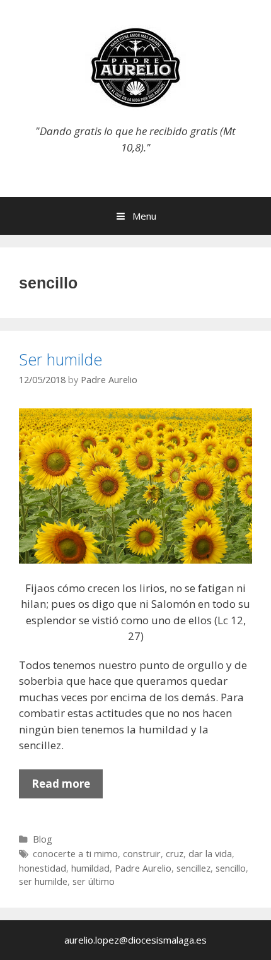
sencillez (193, 868)
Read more (67, 787)
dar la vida (210, 854)
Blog (42, 839)
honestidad (42, 868)
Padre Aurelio (143, 868)
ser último (93, 881)
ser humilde (43, 881)
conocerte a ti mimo (75, 854)
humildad (90, 868)
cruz (174, 854)
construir (142, 854)
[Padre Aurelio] (135, 66)
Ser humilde (60, 359)
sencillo (231, 868)
